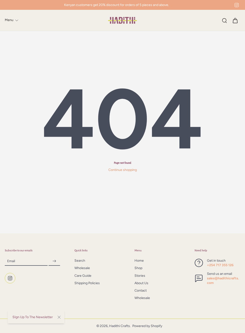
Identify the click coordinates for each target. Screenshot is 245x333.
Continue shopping (122, 170)
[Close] (59, 317)
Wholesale (82, 268)
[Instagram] (236, 5)
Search (79, 261)
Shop (138, 268)
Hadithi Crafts (119, 326)
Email (11, 261)
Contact (140, 291)
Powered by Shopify (147, 326)
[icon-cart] (235, 20)
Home (139, 261)
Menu (9, 20)
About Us (141, 283)
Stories (139, 276)
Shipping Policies (87, 283)
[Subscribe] (54, 261)
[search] (224, 20)
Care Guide (82, 276)
